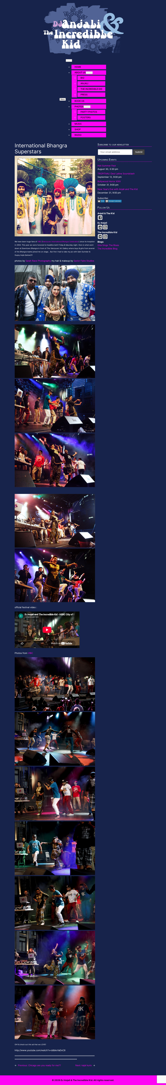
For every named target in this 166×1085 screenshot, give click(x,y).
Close (69, 60)
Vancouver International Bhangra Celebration (61, 242)
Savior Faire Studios (84, 260)
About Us (80, 72)
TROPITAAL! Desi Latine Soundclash (116, 173)
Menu (63, 99)
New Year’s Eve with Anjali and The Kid (118, 189)
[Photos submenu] (87, 106)
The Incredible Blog (107, 248)
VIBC (39, 242)
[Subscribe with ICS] (101, 201)
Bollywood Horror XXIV (109, 181)
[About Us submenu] (89, 72)
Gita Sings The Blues (108, 245)
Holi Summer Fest (107, 165)
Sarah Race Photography (38, 260)
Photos (79, 106)
